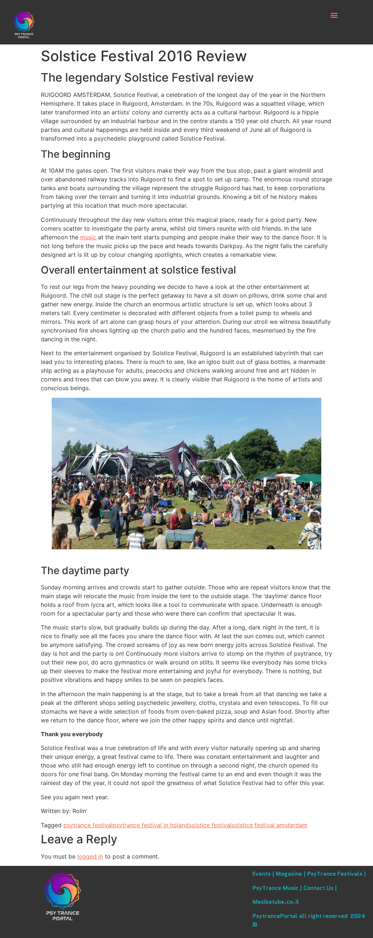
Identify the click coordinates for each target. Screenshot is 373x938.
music (89, 237)
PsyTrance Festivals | (336, 874)
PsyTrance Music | (277, 888)
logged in (90, 856)
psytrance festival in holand (151, 825)
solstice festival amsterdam (269, 825)
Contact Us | (320, 888)
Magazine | (291, 874)
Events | (264, 874)
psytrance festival (88, 825)
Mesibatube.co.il (275, 902)
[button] (334, 15)
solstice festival (210, 825)
